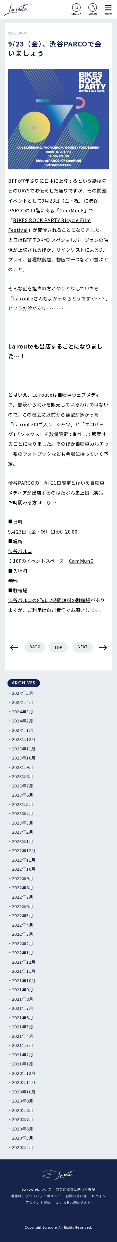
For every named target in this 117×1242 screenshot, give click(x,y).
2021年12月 (24, 962)
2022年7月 (22, 897)
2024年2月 (22, 721)
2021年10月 (24, 980)
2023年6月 (22, 795)
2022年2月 (22, 943)
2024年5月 (22, 693)
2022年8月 (22, 887)
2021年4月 (22, 1036)
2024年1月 (22, 730)
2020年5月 (22, 1138)
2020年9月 (22, 1101)
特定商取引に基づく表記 (75, 1190)
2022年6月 (22, 906)
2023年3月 (22, 823)
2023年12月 (24, 739)
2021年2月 (22, 1054)
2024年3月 (22, 711)
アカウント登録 (38, 1203)
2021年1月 (22, 1064)
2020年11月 (24, 1082)
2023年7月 (22, 786)
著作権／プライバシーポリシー (36, 1196)
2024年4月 (22, 702)
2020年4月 (22, 1147)
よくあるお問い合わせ (73, 1203)
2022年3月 (22, 934)
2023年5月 (22, 804)
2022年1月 (22, 952)
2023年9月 (22, 767)
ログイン (99, 1196)
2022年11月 (24, 860)
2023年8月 (22, 776)
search (76, 7)
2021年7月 (22, 1008)
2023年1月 (22, 841)
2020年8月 (22, 1110)
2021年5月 (22, 1027)
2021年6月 (22, 1017)
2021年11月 (24, 971)
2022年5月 (22, 915)
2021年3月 (22, 1045)
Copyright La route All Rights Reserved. (59, 1227)
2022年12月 (24, 850)
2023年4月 (22, 813)
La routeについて (36, 1190)
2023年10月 (24, 758)
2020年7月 (22, 1119)
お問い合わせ (76, 1196)
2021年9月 (22, 989)
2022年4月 (22, 925)
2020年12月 (24, 1073)
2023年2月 (22, 832)
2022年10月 (24, 869)
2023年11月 (24, 749)
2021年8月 (22, 999)
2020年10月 (24, 1092)
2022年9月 (22, 878)
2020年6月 (22, 1129)
